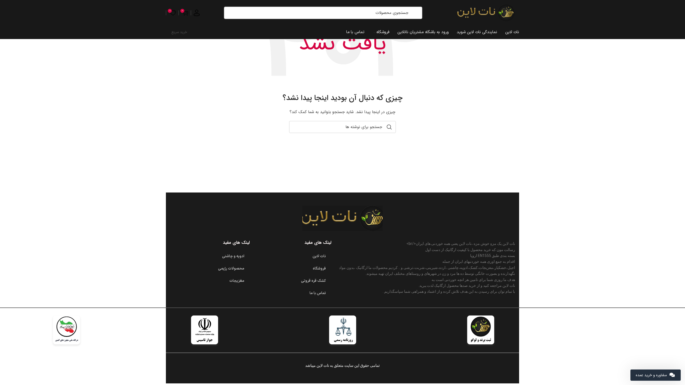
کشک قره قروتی (313, 281)
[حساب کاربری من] (196, 12)
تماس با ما (318, 293)
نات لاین (319, 256)
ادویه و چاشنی (233, 256)
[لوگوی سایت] (485, 13)
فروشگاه (319, 268)
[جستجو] (415, 13)
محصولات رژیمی (231, 268)
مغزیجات (236, 281)
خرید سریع (179, 32)
